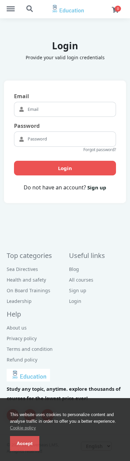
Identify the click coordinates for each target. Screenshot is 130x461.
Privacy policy (22, 338)
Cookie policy (23, 427)
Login (65, 168)
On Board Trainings (28, 290)
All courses (81, 280)
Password (27, 125)
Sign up (96, 187)
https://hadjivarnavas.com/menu (14, 5)
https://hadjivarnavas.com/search (30, 5)
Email (21, 96)
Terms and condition (30, 349)
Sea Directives (22, 269)
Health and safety (26, 280)
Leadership (19, 301)
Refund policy (22, 359)
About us (17, 328)
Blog (74, 269)
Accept (25, 443)
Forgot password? (99, 149)
